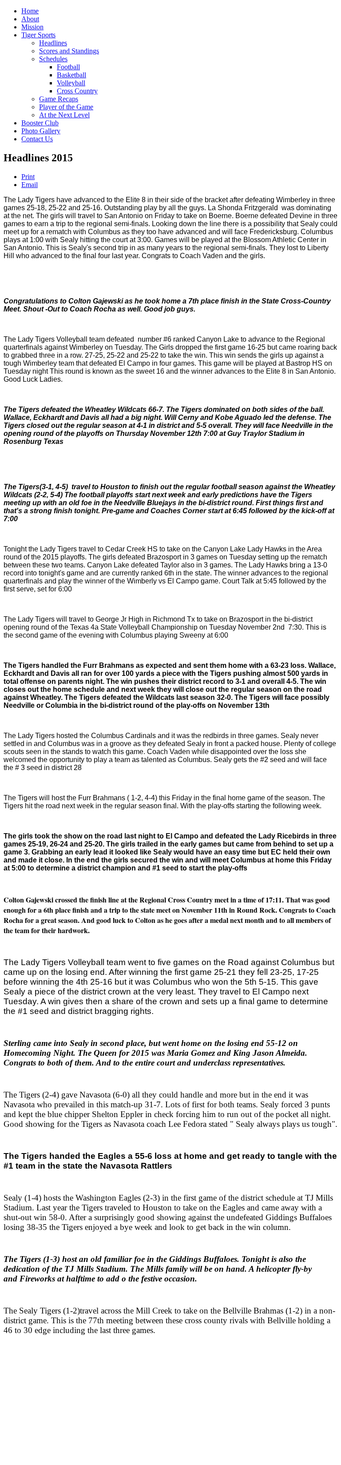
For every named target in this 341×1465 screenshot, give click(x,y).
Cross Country (77, 91)
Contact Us (37, 139)
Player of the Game (66, 107)
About (30, 19)
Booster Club (40, 123)
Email (29, 184)
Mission (32, 27)
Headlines (53, 43)
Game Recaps (58, 99)
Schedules (53, 59)
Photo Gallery (40, 131)
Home (30, 11)
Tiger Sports (38, 35)
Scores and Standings (69, 51)
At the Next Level (64, 115)
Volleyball (71, 83)
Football (68, 67)
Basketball (71, 75)
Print (28, 176)
